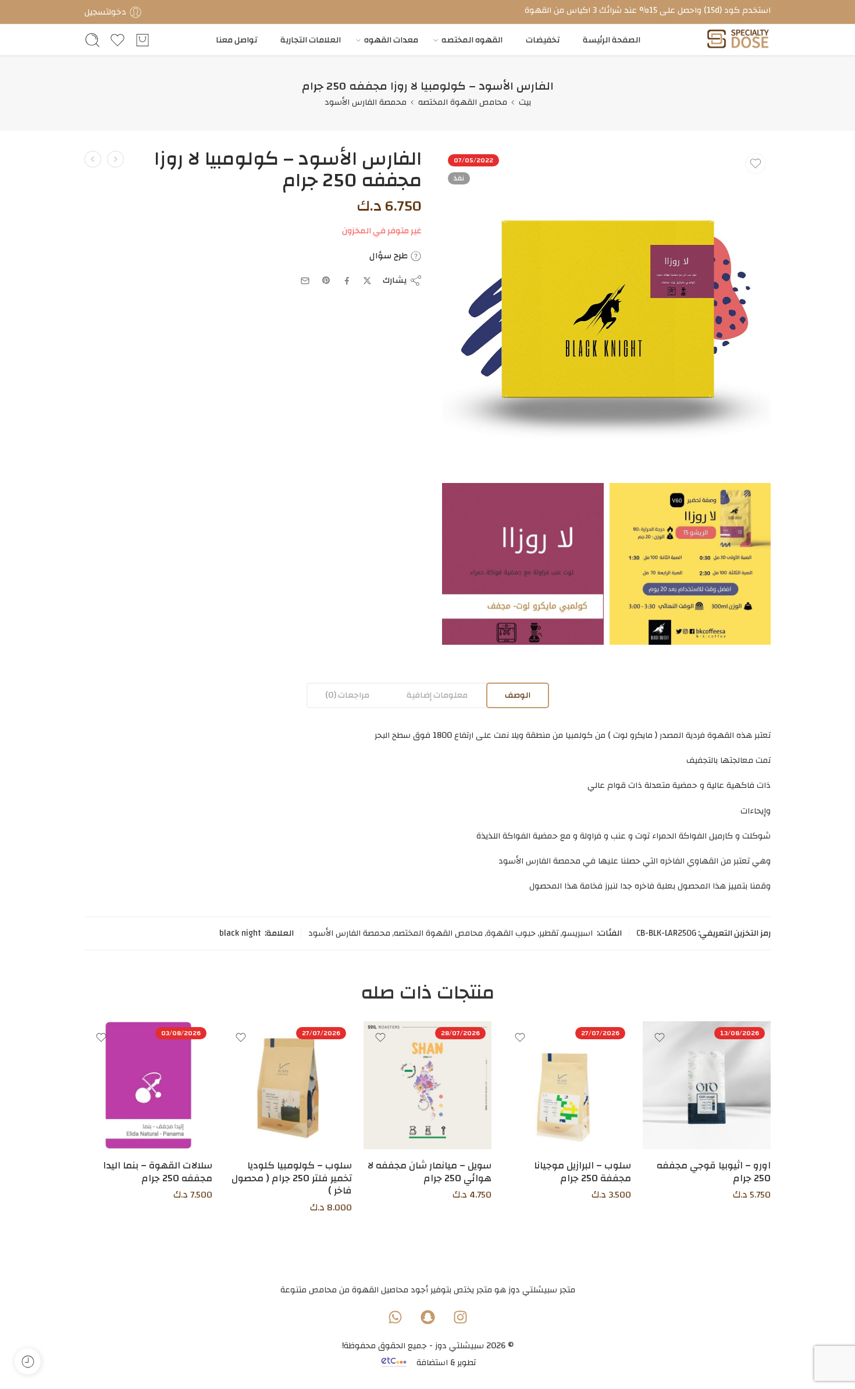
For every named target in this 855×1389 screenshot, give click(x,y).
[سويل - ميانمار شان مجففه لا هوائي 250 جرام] (427, 1085)
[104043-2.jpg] (523, 564)
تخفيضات (543, 40)
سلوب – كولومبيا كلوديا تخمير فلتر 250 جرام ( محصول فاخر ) (291, 1178)
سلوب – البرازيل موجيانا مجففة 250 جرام (582, 1172)
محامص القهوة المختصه (462, 102)
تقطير (548, 933)
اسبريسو (577, 933)
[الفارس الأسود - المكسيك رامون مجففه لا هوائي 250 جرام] (115, 159)
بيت (525, 102)
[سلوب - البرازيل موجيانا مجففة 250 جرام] (567, 1085)
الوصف (517, 695)
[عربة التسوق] (142, 40)
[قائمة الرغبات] (755, 163)
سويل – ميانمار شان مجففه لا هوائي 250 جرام (429, 1172)
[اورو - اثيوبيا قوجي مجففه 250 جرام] (707, 1085)
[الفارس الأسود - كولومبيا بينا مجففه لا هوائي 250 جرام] (92, 159)
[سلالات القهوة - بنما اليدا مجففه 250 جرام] (148, 1085)
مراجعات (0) (347, 695)
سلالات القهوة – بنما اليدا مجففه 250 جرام (157, 1172)
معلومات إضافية (437, 695)
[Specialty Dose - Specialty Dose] (738, 40)
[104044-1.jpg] (690, 564)
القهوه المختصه (472, 40)
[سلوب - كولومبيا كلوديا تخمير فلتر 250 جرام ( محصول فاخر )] (288, 1085)
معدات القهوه (391, 40)
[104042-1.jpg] (606, 312)
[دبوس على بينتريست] (326, 280)
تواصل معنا (236, 40)
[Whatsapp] (394, 1316)
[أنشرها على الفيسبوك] (347, 280)
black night (240, 933)
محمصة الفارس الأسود (366, 102)
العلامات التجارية (310, 40)
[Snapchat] (427, 1316)
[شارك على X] (367, 280)
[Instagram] (460, 1316)
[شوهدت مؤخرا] (28, 1361)
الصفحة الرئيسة (611, 40)
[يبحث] (92, 40)
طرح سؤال (389, 256)
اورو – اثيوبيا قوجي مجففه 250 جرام (714, 1172)
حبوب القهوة (511, 933)
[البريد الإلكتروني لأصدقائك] (305, 281)
